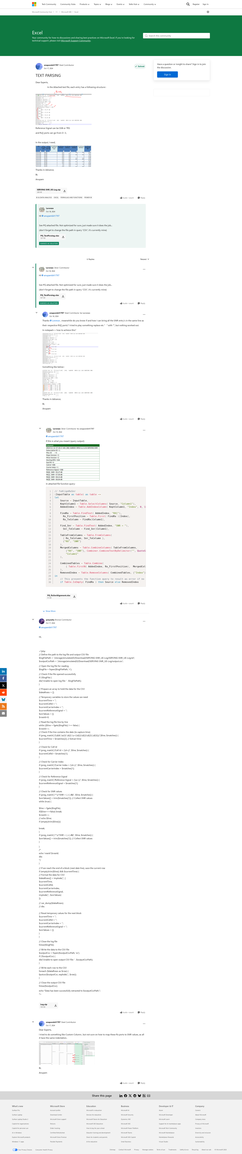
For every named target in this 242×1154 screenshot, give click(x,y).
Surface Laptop (17, 1115)
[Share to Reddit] (134, 1095)
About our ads (206, 1150)
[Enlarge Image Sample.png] (73, 462)
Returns (52, 1124)
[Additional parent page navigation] (56, 12)
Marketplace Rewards (166, 1137)
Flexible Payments (56, 1142)
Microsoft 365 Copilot (128, 1137)
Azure (161, 1110)
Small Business (126, 1142)
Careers (198, 1110)
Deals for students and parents (96, 1137)
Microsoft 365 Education (94, 1124)
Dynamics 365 (126, 1119)
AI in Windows (17, 1133)
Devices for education (93, 1115)
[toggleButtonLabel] (208, 12)
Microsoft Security (127, 1115)
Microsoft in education (94, 1110)
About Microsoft (200, 1115)
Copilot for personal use (20, 1128)
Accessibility (199, 1137)
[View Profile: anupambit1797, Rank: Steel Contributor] (39, 66)
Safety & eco (184, 1150)
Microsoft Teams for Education (96, 1119)
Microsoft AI (125, 1110)
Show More (50, 611)
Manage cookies (147, 1150)
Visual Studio (163, 1142)
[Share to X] (130, 1095)
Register (196, 4)
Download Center (56, 1115)
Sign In (206, 4)
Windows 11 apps (18, 1142)
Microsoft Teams (126, 1133)
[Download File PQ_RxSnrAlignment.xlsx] (74, 596)
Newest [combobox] (144, 259)
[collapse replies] (33, 267)
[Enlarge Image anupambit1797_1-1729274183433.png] (70, 383)
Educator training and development (98, 1133)
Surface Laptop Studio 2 (20, 1119)
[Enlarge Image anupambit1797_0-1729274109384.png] (70, 348)
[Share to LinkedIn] (120, 1095)
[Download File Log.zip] (55, 1005)
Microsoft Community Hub (42, 12)
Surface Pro (16, 1110)
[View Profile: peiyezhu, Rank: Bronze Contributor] (42, 621)
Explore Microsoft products (21, 1137)
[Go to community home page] (34, 4)
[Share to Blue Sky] (139, 1095)
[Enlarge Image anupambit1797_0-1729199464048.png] (67, 1053)
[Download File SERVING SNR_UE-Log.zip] (64, 191)
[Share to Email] (148, 1095)
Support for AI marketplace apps (170, 1124)
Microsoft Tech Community (168, 1128)
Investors (198, 1128)
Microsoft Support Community (76, 40)
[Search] (188, 4)
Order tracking (55, 1128)
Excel (76, 12)
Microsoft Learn (164, 1119)
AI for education (91, 1142)
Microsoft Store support (58, 1119)
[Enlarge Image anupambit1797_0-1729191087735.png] (64, 107)
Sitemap (112, 1150)
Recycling (195, 1150)
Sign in (167, 74)
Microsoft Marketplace (166, 1133)
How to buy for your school (95, 1128)
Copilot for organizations (20, 1124)
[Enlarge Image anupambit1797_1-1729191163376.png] (63, 156)
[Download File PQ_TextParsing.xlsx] (63, 237)
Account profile (55, 1110)
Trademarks (172, 1150)
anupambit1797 (51, 65)
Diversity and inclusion (203, 1133)
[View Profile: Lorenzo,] (42, 209)
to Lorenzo (85, 313)
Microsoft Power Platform (129, 1128)
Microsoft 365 (66, 12)
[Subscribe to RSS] (144, 1095)
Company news (200, 1119)
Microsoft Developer (166, 1115)
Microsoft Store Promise (58, 1137)
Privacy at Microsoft (202, 1124)
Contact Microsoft (125, 1150)
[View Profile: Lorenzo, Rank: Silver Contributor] (42, 269)
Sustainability (199, 1142)
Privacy (136, 1150)
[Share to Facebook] (125, 1095)
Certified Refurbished (57, 1133)
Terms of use (161, 1150)
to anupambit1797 (85, 428)
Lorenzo (50, 208)
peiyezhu (50, 619)
